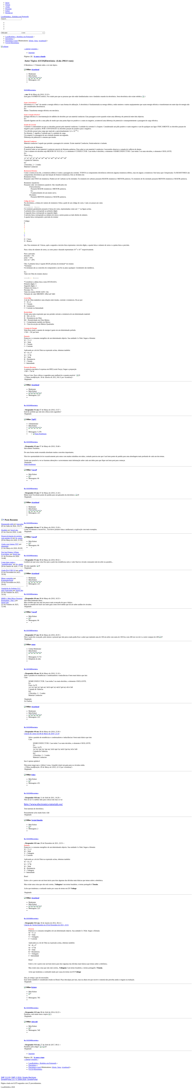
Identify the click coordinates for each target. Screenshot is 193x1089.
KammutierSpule (7, 580)
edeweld (34, 1022)
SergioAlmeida (37, 820)
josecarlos (19, 524)
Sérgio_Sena (33, 41)
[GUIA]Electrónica (30, 90)
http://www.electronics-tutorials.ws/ (43, 804)
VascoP (34, 470)
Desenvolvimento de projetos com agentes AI (11, 537)
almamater (4, 546)
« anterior (27, 49)
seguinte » (34, 49)
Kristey (34, 987)
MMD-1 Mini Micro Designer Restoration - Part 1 (11, 599)
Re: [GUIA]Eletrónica (31, 405)
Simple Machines (29, 1077)
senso (33, 644)
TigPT (33, 419)
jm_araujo (18, 538)
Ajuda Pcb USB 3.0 (8, 570)
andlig (21, 570)
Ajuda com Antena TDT (10, 544)
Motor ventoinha (7, 578)
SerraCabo (14, 530)
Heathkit (4, 530)
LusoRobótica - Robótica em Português (15, 17)
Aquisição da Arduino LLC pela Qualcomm (11, 589)
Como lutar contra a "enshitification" (8, 563)
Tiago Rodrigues (30, 464)
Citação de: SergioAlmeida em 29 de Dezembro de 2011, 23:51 (46, 925)
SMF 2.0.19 (5, 1077)
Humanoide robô (7, 524)
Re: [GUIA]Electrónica (31, 793)
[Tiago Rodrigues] (39, 434)
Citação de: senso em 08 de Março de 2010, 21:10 (41, 734)
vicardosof (42, 41)
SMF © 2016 (16, 1077)
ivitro (33, 775)
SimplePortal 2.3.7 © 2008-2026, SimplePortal (19, 1079)
